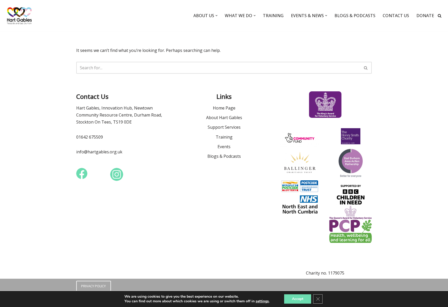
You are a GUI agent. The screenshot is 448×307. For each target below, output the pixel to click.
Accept (297, 298)
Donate (425, 15)
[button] (216, 16)
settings (262, 301)
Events (224, 146)
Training (273, 15)
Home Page (224, 108)
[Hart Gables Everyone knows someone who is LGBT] (21, 16)
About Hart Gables (224, 117)
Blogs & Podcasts (354, 15)
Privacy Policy (93, 286)
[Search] (440, 16)
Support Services (224, 127)
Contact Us (396, 15)
